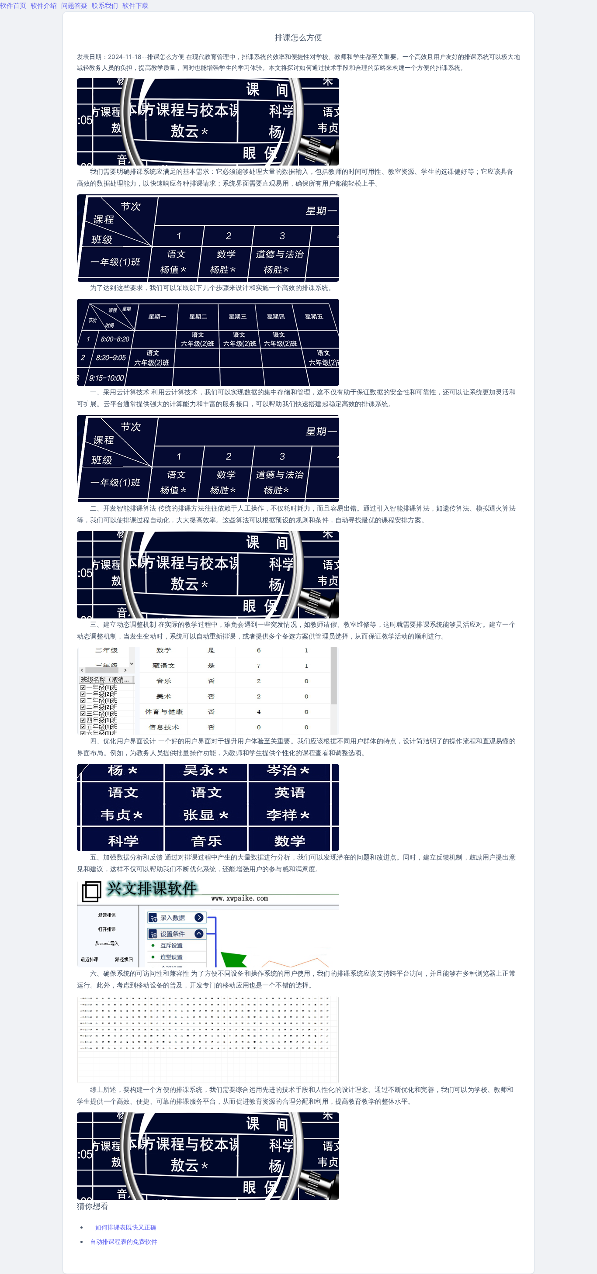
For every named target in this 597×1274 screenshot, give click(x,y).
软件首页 (13, 5)
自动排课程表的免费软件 (123, 1241)
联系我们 (105, 5)
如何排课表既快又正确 (125, 1227)
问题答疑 (74, 5)
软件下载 (135, 5)
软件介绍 (44, 5)
